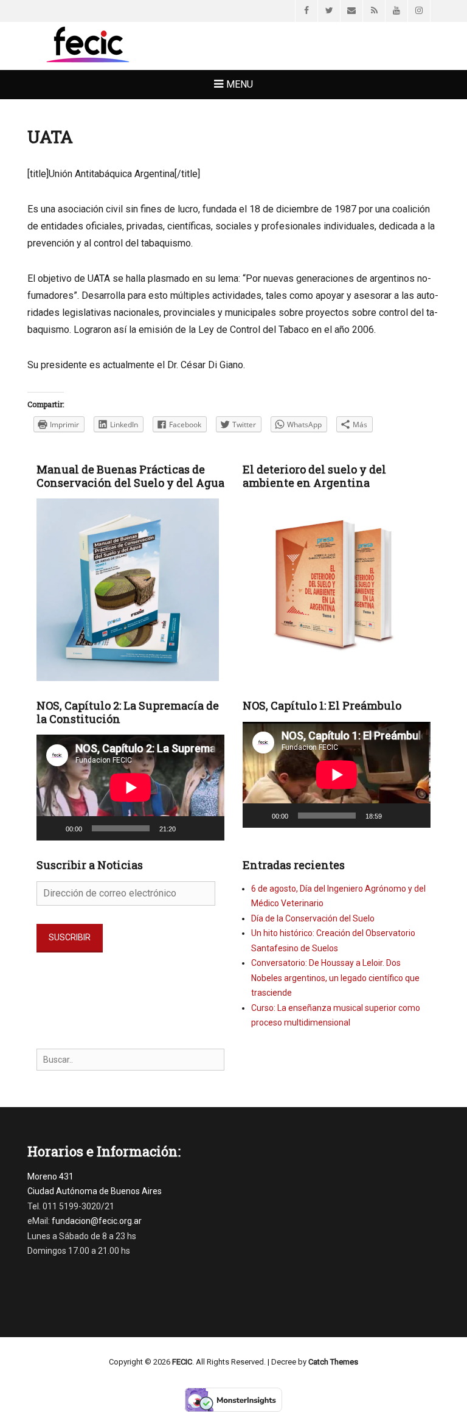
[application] (130, 788)
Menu (239, 84)
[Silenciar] (189, 828)
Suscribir (70, 937)
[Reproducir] (52, 828)
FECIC (182, 1361)
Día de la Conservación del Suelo (313, 918)
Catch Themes (333, 1361)
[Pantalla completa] (208, 828)
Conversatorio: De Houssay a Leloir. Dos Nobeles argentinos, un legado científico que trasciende (335, 978)
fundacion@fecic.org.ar (97, 1221)
